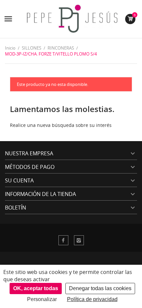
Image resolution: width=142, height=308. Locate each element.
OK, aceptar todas (35, 288)
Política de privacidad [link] (92, 299)
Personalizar (42, 299)
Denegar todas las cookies (100, 288)
